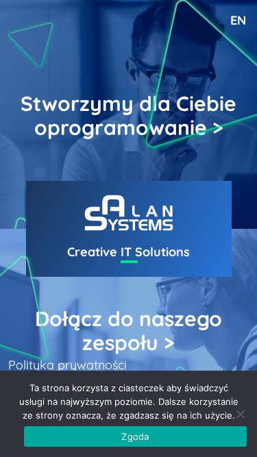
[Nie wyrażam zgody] (240, 414)
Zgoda (135, 436)
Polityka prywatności (67, 365)
